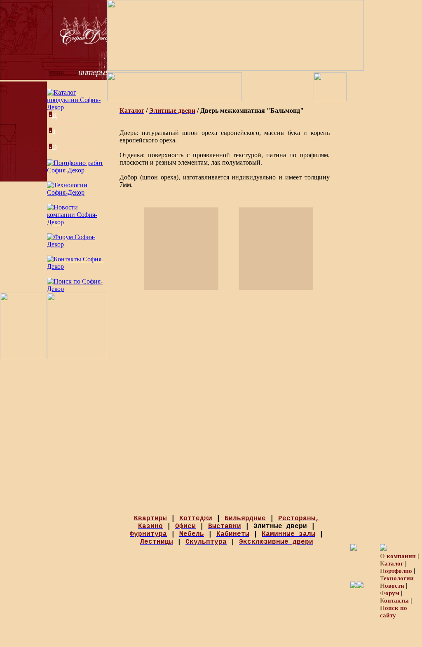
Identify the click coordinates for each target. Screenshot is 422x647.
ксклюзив (68, 147)
